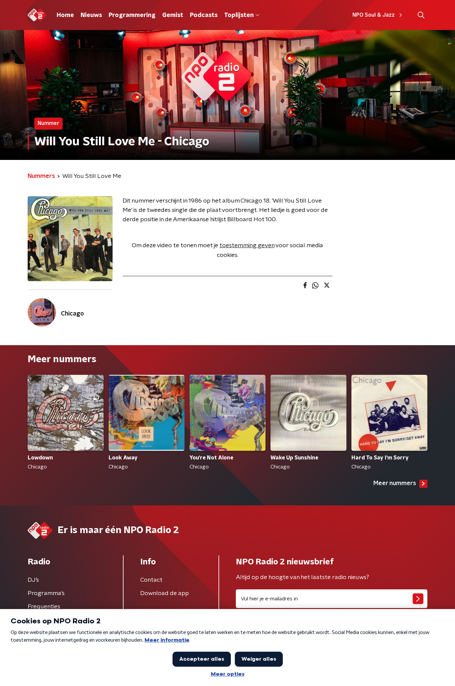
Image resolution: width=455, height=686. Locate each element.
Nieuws (91, 15)
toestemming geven (247, 246)
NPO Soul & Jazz (373, 15)
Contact (151, 580)
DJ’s (33, 580)
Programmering (132, 15)
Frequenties (44, 607)
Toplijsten (238, 15)
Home (65, 15)
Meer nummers (394, 483)
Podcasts (204, 15)
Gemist (172, 15)
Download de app (164, 593)
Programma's (46, 593)
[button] (420, 15)
